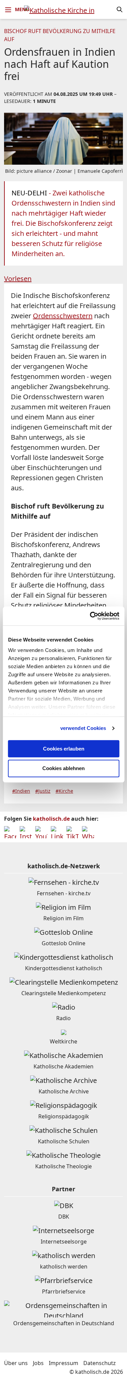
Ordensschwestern (62, 315)
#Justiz (42, 791)
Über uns (16, 1363)
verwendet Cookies (83, 728)
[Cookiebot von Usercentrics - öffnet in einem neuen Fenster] (90, 615)
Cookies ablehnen (63, 768)
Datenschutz (99, 1363)
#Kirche (64, 791)
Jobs (38, 1363)
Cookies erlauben (63, 749)
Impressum (63, 1363)
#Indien (21, 791)
